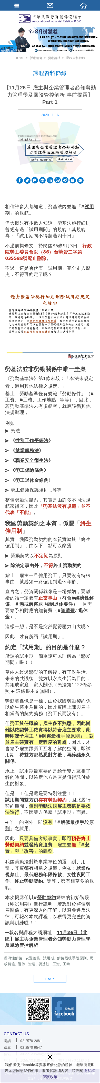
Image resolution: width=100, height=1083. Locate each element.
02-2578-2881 (31, 1041)
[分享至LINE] (42, 180)
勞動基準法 (22, 378)
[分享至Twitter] (27, 180)
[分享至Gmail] (80, 180)
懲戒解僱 (28, 604)
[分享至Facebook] (19, 180)
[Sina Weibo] (65, 180)
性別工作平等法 (32, 440)
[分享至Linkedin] (50, 180)
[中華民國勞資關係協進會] (50, 18)
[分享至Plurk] (35, 180)
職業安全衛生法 (32, 460)
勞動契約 (46, 897)
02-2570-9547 (31, 1048)
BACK (50, 979)
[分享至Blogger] (72, 180)
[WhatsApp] (57, 180)
